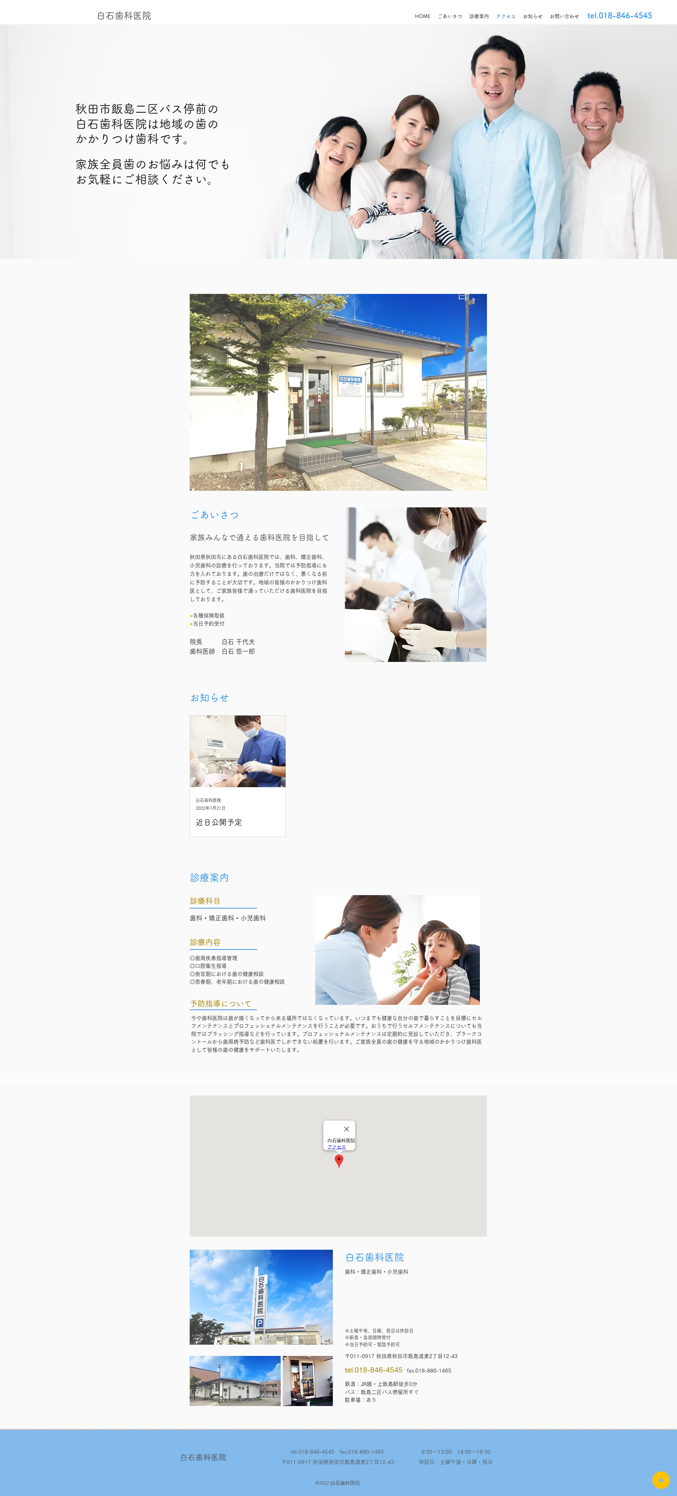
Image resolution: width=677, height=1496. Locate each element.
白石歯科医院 (123, 15)
